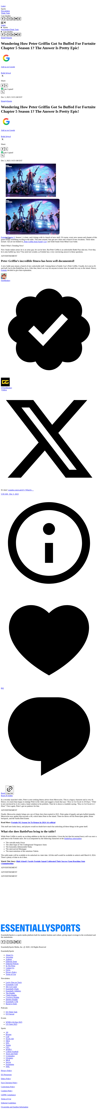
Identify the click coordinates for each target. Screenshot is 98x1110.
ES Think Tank (11, 1012)
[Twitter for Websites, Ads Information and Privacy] (49, 590)
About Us (9, 955)
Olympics (9, 1058)
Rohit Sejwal (6, 73)
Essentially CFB (12, 1002)
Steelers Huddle (12, 1000)
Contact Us (10, 968)
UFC (8, 1047)
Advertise (9, 957)
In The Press (10, 966)
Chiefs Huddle (11, 995)
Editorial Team (11, 962)
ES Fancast (10, 1014)
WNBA (9, 1049)
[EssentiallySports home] (40, 931)
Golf (7, 1037)
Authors (9, 959)
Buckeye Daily (11, 1004)
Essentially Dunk (12, 989)
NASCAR (10, 1039)
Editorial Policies (12, 964)
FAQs (8, 970)
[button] (7, 242)
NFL (7, 1043)
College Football (12, 1052)
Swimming (10, 1064)
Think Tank (5, 13)
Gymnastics (10, 1056)
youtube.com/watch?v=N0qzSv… (21, 490)
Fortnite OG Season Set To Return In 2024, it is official (33, 822)
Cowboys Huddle (12, 997)
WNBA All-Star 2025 (14, 1022)
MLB (8, 1060)
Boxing (8, 1034)
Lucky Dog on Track (14, 982)
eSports (9, 38)
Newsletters (5, 11)
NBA (8, 1041)
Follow (4, 390)
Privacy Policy (11, 972)
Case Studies (8, 32)
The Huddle (10, 993)
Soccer (8, 1062)
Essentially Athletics (13, 991)
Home (3, 38)
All (7, 1032)
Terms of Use (11, 974)
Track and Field (12, 1054)
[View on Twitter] (49, 486)
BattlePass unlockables (73, 839)
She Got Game (11, 987)
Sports (5, 27)
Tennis (8, 1045)
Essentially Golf (12, 985)
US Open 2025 (11, 1024)
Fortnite (4, 270)
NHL (8, 1067)
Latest (3, 6)
